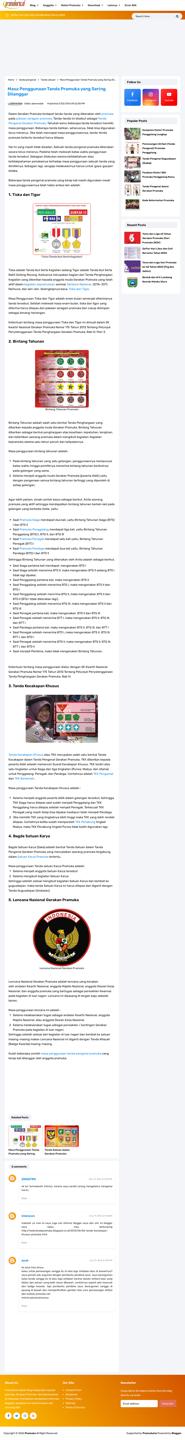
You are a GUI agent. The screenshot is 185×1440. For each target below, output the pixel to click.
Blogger (176, 1433)
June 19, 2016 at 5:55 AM (100, 1216)
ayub (24, 1260)
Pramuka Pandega (32, 548)
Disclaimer (72, 1394)
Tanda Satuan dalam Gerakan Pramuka (57, 1151)
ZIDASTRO (28, 1179)
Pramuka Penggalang (34, 529)
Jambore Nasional (79, 284)
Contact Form (73, 1390)
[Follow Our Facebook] (8, 1415)
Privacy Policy (74, 1398)
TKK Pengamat (103, 774)
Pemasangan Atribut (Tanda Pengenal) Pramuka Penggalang (158, 148)
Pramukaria (150, 1433)
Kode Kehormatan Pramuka (158, 200)
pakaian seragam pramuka (34, 118)
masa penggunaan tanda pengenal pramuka (71, 1053)
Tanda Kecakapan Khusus (25, 754)
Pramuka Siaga (30, 520)
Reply (24, 1198)
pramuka (107, 114)
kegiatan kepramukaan (39, 284)
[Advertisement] (92, 48)
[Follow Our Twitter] (16, 1415)
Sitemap (70, 1403)
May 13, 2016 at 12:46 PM (100, 1179)
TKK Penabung (85, 822)
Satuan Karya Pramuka (33, 856)
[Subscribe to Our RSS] (33, 1415)
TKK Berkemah (24, 778)
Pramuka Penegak (32, 539)
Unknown (28, 1216)
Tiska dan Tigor (79, 289)
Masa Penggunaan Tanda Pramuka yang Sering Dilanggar (23, 1153)
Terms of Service (75, 1407)
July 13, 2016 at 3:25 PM (101, 1260)
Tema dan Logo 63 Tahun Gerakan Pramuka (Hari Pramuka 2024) (156, 238)
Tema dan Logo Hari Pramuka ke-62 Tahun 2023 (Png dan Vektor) (48, 15)
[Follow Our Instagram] (24, 1415)
